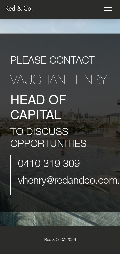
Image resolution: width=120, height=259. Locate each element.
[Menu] (108, 7)
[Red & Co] (19, 8)
